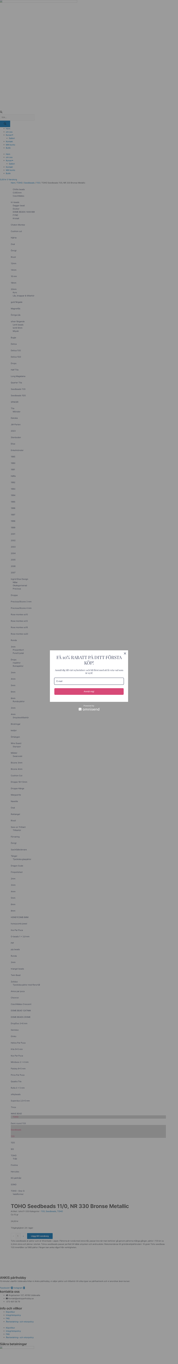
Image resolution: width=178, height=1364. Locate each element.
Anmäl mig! (89, 691)
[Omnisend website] (89, 708)
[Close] (125, 653)
